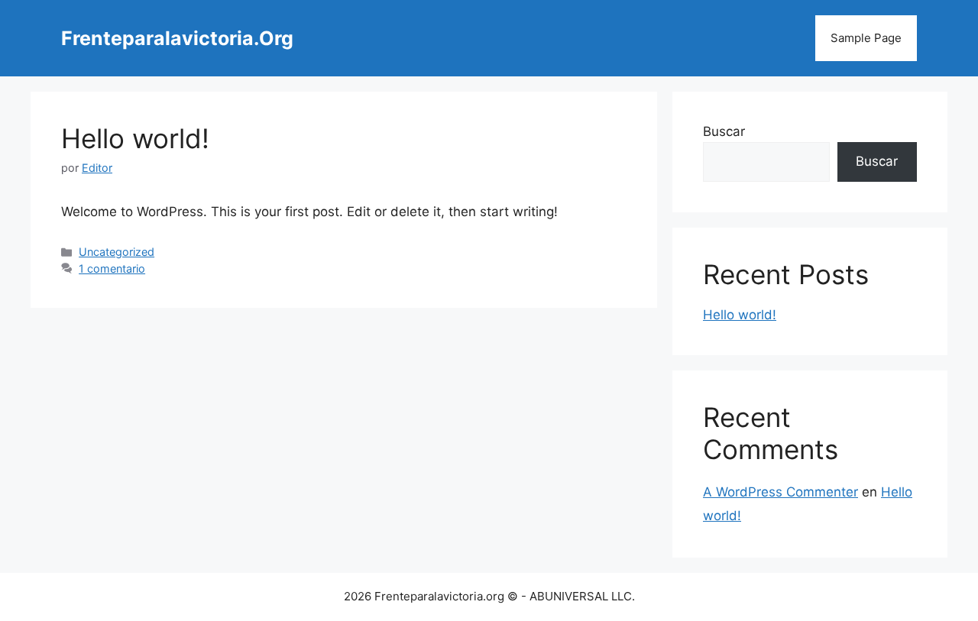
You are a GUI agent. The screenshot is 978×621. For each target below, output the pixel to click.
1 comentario (112, 268)
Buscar (724, 131)
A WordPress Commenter (780, 492)
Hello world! (135, 138)
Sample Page (866, 38)
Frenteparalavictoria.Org (177, 38)
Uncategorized (116, 251)
